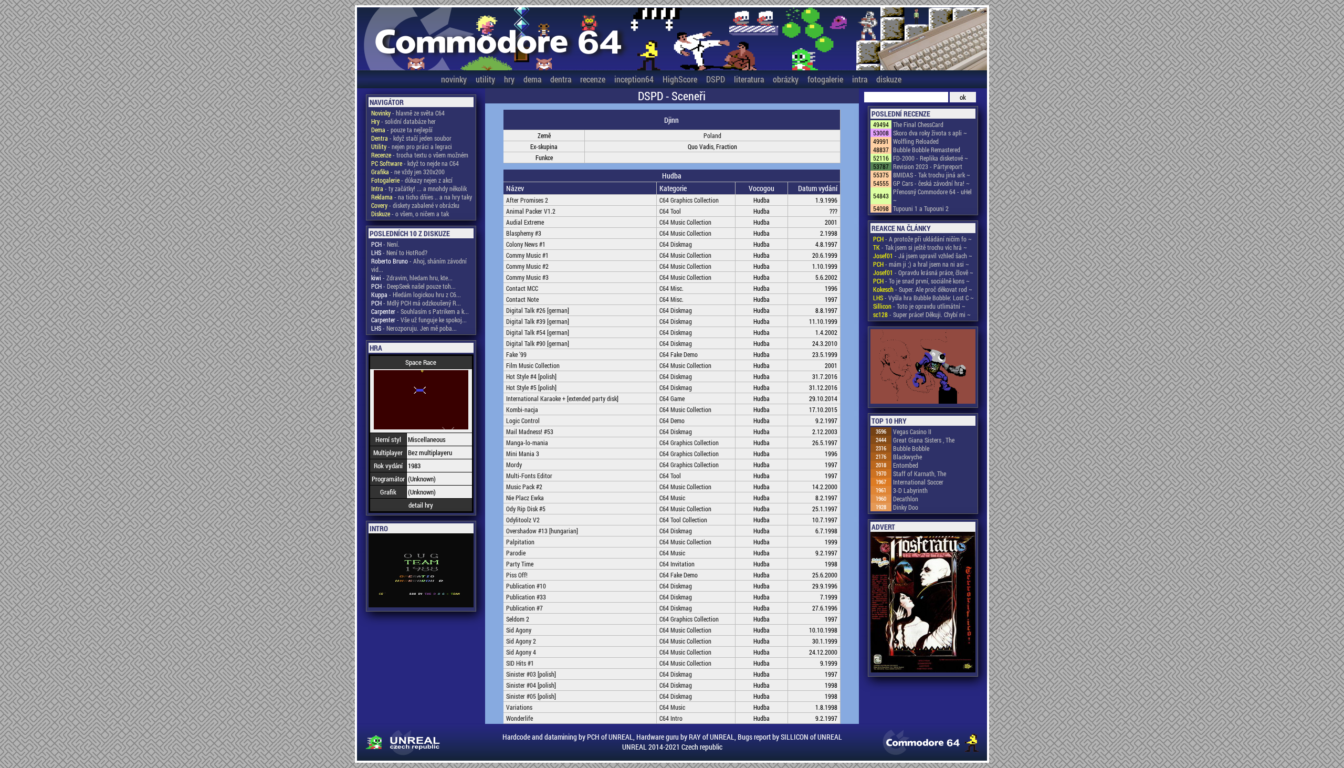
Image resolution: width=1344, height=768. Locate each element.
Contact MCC (522, 288)
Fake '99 (516, 354)
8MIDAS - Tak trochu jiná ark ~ (931, 175)
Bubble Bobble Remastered (926, 149)
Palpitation (520, 542)
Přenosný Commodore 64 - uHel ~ (932, 195)
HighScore (680, 79)
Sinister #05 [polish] (531, 696)
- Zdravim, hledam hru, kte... (412, 277)
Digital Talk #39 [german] (537, 321)
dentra (560, 79)
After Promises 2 (527, 200)
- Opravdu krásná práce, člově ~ (923, 272)
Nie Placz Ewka (525, 497)
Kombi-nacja (522, 409)
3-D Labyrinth (910, 490)
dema (532, 79)
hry (509, 79)
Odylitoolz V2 (523, 519)
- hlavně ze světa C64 (408, 113)
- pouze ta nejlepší (402, 129)
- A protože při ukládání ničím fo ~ (922, 239)
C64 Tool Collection (683, 519)
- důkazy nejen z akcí (412, 180)
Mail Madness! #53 (529, 431)
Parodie (516, 553)
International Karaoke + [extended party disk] (562, 398)
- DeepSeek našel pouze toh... (413, 286)
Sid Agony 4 (521, 652)
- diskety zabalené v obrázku (415, 205)
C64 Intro (670, 718)
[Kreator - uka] (922, 367)
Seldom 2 (517, 619)
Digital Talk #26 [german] (537, 310)
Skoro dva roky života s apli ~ (930, 133)
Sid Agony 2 (521, 641)
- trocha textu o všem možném (419, 155)
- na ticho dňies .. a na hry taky (421, 197)
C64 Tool (670, 211)
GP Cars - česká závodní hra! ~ (931, 183)
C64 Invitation (677, 564)
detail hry (420, 505)
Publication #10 (526, 586)
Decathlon (905, 499)
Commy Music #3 (527, 277)
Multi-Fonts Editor (529, 475)
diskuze (888, 79)
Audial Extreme (525, 222)
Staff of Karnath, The (919, 473)
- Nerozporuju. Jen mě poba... (414, 328)
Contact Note (522, 299)
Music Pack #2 (524, 486)
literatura (749, 79)
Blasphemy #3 (523, 233)
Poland (712, 135)
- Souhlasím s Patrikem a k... (420, 311)
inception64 (634, 79)
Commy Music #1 (527, 255)
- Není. (385, 244)
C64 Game (672, 398)
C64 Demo (672, 420)
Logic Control (523, 420)
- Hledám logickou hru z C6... (416, 294)
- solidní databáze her (403, 121)
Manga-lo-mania (527, 442)
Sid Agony (518, 630)
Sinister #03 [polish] (531, 674)
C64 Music (672, 497)
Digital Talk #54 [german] (537, 332)
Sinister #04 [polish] (531, 685)
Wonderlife (519, 718)
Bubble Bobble (911, 448)
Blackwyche (907, 457)
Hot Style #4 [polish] (531, 376)
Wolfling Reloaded (916, 141)
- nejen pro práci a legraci (411, 146)
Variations (519, 707)
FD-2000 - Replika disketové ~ (930, 158)
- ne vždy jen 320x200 (408, 171)
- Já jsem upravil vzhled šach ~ (922, 255)
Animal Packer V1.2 (530, 211)
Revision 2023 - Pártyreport (927, 166)
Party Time (519, 564)
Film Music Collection (533, 365)
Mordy (514, 464)
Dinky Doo (905, 507)
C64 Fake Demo (678, 354)
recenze (592, 79)
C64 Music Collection (685, 222)
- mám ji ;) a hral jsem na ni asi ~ (921, 264)
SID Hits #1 (520, 663)
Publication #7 (524, 608)
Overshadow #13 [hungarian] (542, 531)
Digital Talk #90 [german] (537, 343)
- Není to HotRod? (399, 252)
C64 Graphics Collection (689, 200)
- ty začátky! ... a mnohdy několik (419, 188)
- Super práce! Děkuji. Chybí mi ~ (922, 314)
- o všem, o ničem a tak (410, 213)
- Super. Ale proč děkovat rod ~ (922, 289)
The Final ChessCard (918, 124)
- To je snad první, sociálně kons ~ (921, 281)
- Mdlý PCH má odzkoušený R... (416, 303)
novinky (454, 79)
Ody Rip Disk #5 (525, 508)
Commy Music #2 (527, 266)
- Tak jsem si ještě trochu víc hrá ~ (920, 247)
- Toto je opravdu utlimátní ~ (919, 306)
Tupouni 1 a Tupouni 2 (921, 208)
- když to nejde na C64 (415, 163)
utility (485, 79)
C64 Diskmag (675, 244)
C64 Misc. (671, 288)
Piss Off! (517, 575)
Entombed (905, 465)
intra (859, 79)
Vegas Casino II (912, 431)
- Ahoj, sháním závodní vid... (419, 265)
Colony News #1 (525, 244)
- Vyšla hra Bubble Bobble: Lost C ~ (923, 297)
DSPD (715, 79)
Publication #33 (526, 597)
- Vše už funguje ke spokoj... (419, 319)
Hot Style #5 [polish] (531, 387)
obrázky (786, 79)
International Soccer (918, 482)
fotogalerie (825, 79)
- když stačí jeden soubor (411, 138)
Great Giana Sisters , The (923, 440)
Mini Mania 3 (522, 453)
